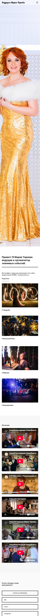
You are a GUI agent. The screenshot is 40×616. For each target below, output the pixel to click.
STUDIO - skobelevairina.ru (20, 275)
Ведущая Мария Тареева (13, 2)
